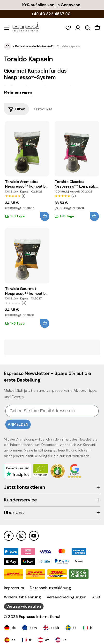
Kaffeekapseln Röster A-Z (34, 46)
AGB (96, 597)
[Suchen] (87, 28)
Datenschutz (52, 444)
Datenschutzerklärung (50, 587)
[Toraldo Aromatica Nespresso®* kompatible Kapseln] (27, 148)
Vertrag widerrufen (23, 606)
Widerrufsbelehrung (22, 597)
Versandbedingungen (66, 597)
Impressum (14, 587)
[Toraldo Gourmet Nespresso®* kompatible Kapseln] (27, 255)
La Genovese (67, 4)
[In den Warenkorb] (44, 216)
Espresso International (39, 616)
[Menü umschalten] (7, 28)
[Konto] (78, 28)
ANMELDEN (18, 424)
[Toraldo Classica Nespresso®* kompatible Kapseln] (77, 148)
